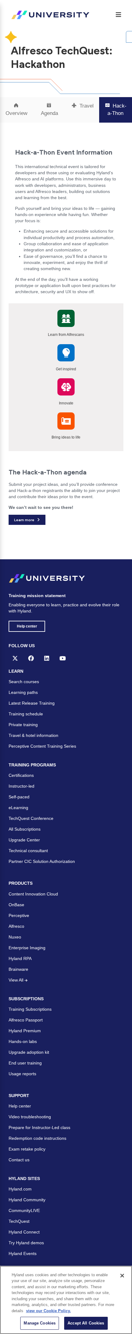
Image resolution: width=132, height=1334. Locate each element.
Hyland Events (23, 1253)
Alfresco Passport (26, 1019)
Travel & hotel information (33, 735)
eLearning (18, 807)
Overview (16, 113)
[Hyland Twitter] (15, 658)
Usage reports (22, 1073)
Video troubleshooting (30, 1116)
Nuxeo (15, 937)
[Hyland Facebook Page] (31, 658)
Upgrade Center (24, 839)
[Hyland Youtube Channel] (63, 658)
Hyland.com (20, 1188)
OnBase (16, 904)
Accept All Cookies (86, 1323)
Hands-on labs (23, 1041)
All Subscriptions (25, 829)
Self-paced (19, 796)
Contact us (19, 1159)
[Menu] (118, 14)
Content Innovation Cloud (33, 893)
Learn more (24, 519)
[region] (66, 1300)
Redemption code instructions (37, 1138)
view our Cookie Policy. (48, 1310)
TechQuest (19, 1221)
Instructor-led (21, 786)
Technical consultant (28, 850)
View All (17, 980)
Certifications (21, 775)
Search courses (24, 681)
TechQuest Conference (31, 818)
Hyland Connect (24, 1232)
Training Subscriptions (30, 1009)
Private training (23, 724)
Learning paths (23, 692)
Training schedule (26, 713)
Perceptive (19, 915)
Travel (86, 106)
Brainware (18, 969)
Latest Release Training (32, 703)
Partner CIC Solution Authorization (42, 861)
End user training (25, 1063)
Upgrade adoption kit (29, 1052)
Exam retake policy (27, 1149)
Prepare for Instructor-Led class (39, 1127)
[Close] (122, 1275)
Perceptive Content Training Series (42, 746)
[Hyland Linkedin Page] (47, 658)
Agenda (49, 113)
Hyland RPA (20, 958)
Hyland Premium (25, 1030)
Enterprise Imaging (27, 947)
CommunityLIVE (24, 1210)
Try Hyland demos (26, 1242)
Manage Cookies (40, 1323)
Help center (27, 626)
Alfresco (16, 926)
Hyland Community (27, 1199)
